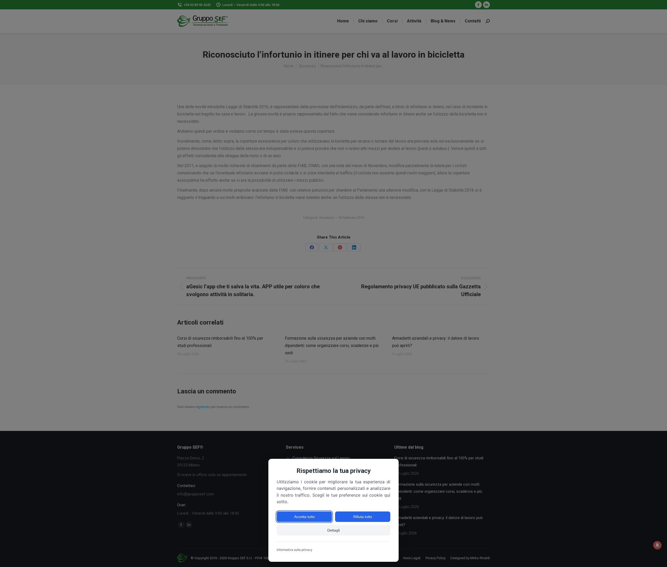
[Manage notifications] (657, 545)
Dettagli (333, 530)
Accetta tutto (304, 517)
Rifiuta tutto (362, 517)
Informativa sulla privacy (294, 550)
